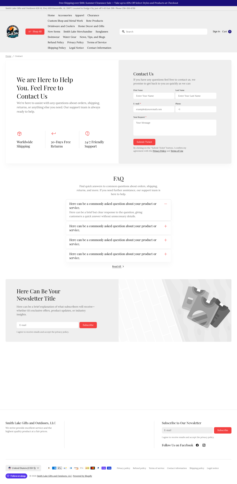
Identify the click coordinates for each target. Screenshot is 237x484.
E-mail (136, 103)
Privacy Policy (159, 151)
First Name (138, 90)
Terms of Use (177, 151)
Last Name (179, 90)
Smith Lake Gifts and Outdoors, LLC (54, 476)
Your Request (139, 117)
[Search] (122, 32)
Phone (178, 103)
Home (8, 56)
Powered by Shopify (82, 476)
